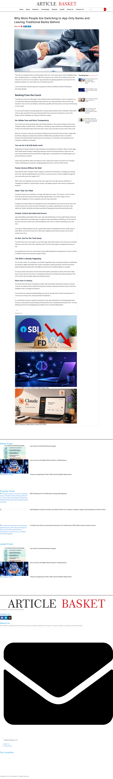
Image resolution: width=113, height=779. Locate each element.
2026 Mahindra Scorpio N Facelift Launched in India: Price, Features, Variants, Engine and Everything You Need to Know (67, 509)
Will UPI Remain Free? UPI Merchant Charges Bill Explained (48, 493)
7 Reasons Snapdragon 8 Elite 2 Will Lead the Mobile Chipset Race (51, 474)
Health (62, 9)
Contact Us (80, 9)
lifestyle (54, 9)
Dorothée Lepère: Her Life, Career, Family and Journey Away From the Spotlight (91, 120)
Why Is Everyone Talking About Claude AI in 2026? (30, 424)
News (28, 9)
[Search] (105, 9)
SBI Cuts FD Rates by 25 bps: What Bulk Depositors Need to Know (35, 351)
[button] (24, 26)
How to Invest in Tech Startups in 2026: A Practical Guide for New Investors (91, 110)
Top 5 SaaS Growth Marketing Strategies (43, 446)
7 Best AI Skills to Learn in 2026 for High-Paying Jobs (32, 388)
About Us (70, 9)
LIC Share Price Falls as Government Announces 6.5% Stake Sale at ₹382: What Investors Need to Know (63, 525)
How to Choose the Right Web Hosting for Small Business (48, 460)
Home (21, 9)
